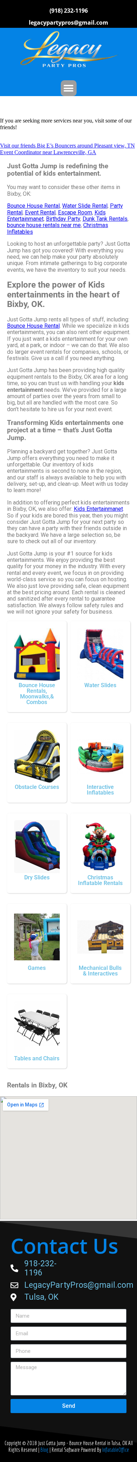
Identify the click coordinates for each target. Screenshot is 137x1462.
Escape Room (75, 212)
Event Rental (40, 212)
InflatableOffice (115, 1450)
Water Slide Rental (84, 205)
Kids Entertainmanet (98, 509)
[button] (69, 88)
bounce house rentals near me (44, 225)
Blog (45, 1450)
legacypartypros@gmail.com (68, 22)
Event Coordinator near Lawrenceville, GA (48, 152)
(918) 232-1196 (69, 10)
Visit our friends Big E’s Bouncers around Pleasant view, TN (67, 146)
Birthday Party (63, 218)
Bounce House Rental (33, 205)
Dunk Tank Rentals (105, 218)
